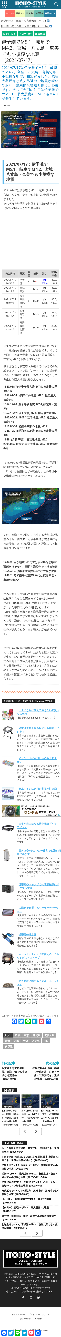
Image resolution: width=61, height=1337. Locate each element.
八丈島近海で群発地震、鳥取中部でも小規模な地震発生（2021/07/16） (14, 1073)
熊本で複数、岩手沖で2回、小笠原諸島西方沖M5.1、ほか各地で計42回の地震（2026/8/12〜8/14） (50, 1117)
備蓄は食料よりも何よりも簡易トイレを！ (38, 729)
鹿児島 (36, 1035)
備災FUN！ (9, 34)
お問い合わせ (24, 1318)
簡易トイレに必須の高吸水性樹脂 (38, 788)
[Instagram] (31, 1297)
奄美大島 (49, 1035)
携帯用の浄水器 (27, 934)
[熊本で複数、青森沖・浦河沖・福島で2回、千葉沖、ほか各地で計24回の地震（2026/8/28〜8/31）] (11, 1101)
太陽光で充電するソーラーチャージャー (38, 909)
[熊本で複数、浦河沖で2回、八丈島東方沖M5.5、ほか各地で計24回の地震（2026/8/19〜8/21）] (31, 1101)
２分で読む (25, 34)
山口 (46, 1041)
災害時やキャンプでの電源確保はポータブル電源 (38, 886)
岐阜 (17, 1035)
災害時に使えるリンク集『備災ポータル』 (25, 26)
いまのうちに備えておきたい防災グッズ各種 (38, 712)
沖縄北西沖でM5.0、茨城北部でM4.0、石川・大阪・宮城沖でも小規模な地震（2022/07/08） (30, 1183)
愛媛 (7, 1041)
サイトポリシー (18, 1314)
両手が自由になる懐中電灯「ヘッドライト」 (38, 825)
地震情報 (40, 34)
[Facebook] (23, 1297)
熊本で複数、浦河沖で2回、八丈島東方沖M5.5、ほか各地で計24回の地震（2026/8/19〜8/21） (30, 1117)
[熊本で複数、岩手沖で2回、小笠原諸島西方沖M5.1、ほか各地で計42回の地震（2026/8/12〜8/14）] (50, 1101)
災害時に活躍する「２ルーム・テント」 (38, 982)
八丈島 (36, 1041)
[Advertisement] (31, 238)
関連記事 (9, 1090)
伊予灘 (9, 1046)
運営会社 (38, 1318)
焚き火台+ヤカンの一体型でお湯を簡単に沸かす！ (39, 852)
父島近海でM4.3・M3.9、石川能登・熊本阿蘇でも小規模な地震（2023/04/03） (30, 1166)
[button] (55, 4)
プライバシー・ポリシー (39, 1314)
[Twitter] (38, 1297)
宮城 (16, 1041)
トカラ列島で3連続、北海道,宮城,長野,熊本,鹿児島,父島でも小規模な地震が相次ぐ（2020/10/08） (30, 1158)
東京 (26, 1035)
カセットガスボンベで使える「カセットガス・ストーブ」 (38, 955)
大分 (25, 1041)
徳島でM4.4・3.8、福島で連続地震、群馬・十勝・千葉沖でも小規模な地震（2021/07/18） (46, 1073)
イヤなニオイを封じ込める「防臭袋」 (37, 760)
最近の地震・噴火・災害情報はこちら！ (24, 20)
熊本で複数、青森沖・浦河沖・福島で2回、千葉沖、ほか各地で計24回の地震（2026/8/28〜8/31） (10, 1117)
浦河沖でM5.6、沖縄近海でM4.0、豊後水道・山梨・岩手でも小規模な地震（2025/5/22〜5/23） (30, 1175)
